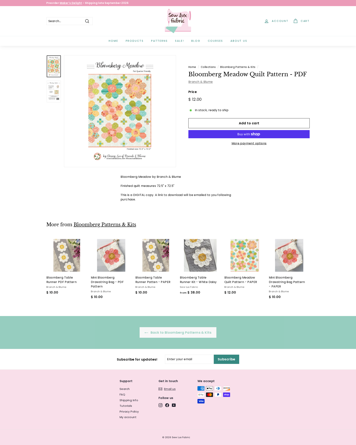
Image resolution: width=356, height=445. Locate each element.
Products (135, 41)
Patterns (159, 41)
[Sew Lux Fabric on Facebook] (167, 405)
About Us (238, 41)
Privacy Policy (129, 411)
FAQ (122, 394)
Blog (195, 41)
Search (125, 389)
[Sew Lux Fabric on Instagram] (160, 405)
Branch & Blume (200, 82)
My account (128, 417)
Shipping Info (129, 400)
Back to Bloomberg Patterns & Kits (181, 332)
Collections (208, 67)
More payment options (249, 143)
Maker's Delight (71, 3)
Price (192, 92)
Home (113, 41)
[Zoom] (120, 111)
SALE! (179, 41)
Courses (215, 41)
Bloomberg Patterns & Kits (237, 67)
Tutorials (126, 406)
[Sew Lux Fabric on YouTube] (174, 405)
